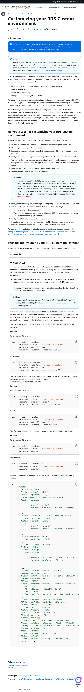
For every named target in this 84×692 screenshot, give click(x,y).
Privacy (20, 689)
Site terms (27, 689)
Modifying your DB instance (29, 676)
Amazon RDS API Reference (17, 665)
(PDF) (57, 49)
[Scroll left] (34, 7)
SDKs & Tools (12, 668)
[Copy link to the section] (6, 132)
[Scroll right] (78, 7)
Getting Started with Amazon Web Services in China (34, 49)
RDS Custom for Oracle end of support (47, 70)
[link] (55, 14)
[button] (14, 38)
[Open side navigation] (3, 14)
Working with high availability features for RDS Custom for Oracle (47, 679)
